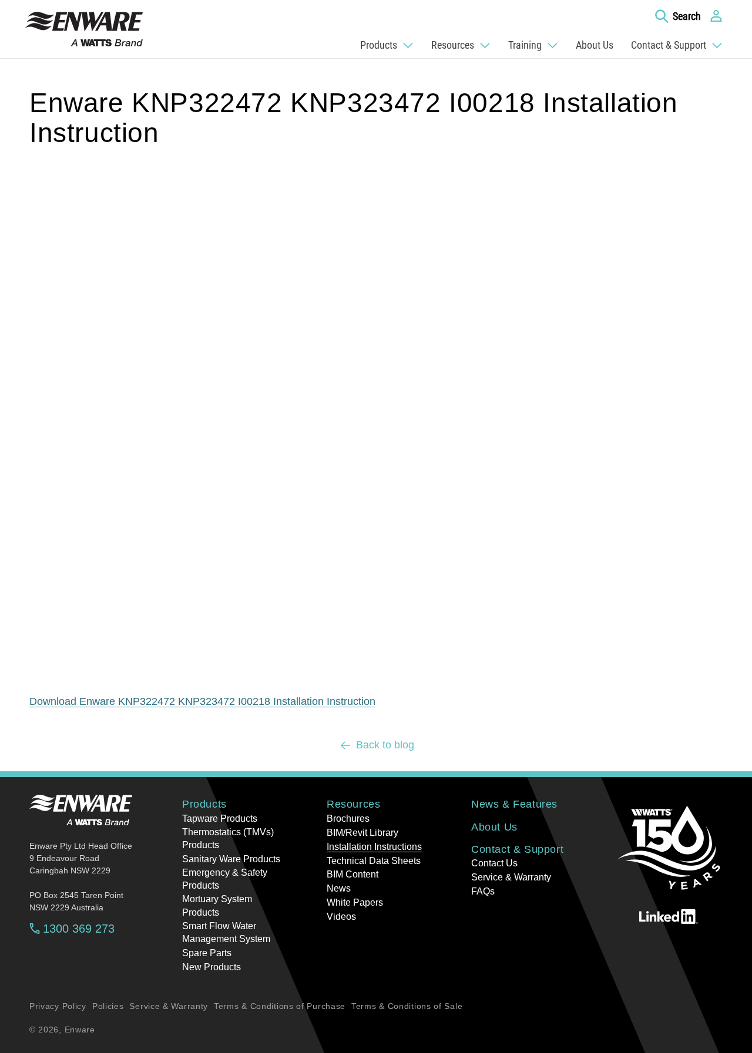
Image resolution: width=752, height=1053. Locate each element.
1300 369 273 (79, 928)
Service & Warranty (511, 877)
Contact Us (494, 863)
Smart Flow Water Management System (226, 932)
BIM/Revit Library (362, 833)
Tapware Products (219, 819)
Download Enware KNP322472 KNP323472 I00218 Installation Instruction (202, 701)
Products (204, 804)
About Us (494, 827)
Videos (341, 917)
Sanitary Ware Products (231, 859)
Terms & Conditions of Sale (406, 1006)
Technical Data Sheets (374, 861)
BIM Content (352, 874)
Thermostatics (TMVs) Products (228, 838)
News (339, 888)
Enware (80, 1029)
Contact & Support (517, 849)
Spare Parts (206, 953)
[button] (678, 16)
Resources (353, 804)
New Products (211, 967)
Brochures (348, 819)
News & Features (514, 804)
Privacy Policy (57, 1006)
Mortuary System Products (217, 905)
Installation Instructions (374, 847)
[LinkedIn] (668, 916)
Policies (108, 1006)
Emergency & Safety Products (224, 879)
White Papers (355, 902)
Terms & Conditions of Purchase (279, 1006)
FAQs (483, 891)
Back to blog (385, 745)
